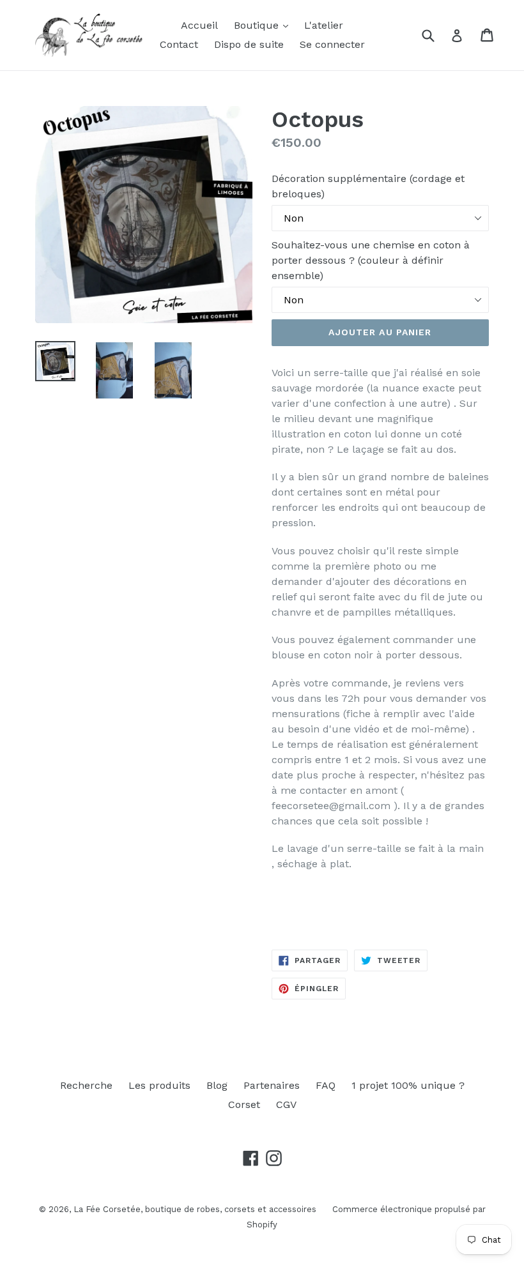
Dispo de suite (249, 44)
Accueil (199, 25)
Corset (244, 1104)
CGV (286, 1104)
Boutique (258, 25)
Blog (216, 1085)
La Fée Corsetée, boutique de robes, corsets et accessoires (194, 1209)
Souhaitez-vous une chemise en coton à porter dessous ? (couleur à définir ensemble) (371, 260)
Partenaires (271, 1085)
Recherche (86, 1085)
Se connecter (332, 44)
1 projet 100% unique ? (408, 1085)
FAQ (325, 1085)
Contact (179, 44)
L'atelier (323, 25)
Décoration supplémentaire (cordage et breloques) (368, 186)
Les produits (159, 1085)
